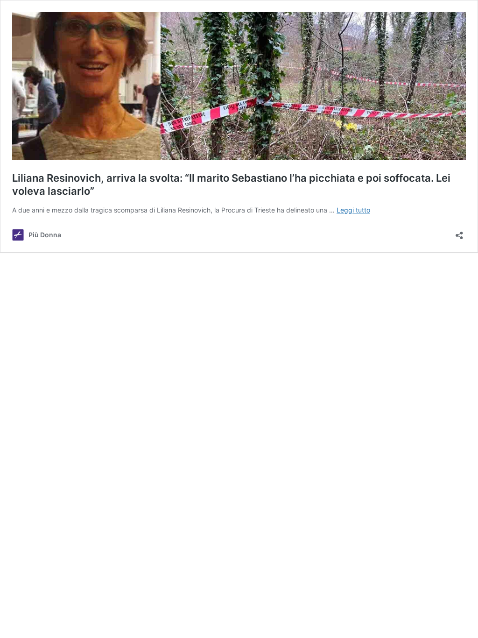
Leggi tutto (353, 210)
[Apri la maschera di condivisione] (459, 232)
